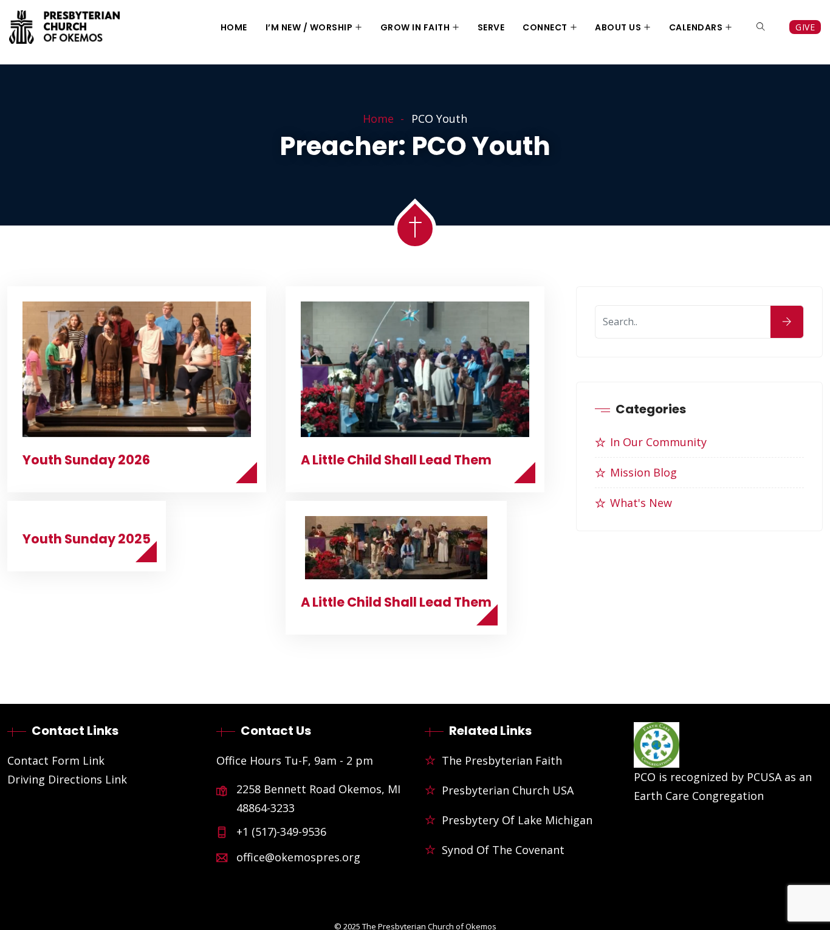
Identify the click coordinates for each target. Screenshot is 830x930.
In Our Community (658, 442)
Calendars (696, 27)
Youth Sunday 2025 (86, 539)
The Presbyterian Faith (502, 760)
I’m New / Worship (309, 27)
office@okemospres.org (298, 857)
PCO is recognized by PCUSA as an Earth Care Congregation (723, 786)
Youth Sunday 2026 (86, 460)
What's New (641, 502)
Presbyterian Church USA (508, 790)
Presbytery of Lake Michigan (517, 820)
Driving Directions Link (67, 779)
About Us (618, 27)
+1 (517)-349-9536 (281, 831)
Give (805, 27)
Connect (545, 27)
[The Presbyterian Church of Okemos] (64, 28)
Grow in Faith (415, 27)
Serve (491, 27)
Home (234, 27)
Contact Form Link (56, 760)
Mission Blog (643, 472)
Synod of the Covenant (503, 849)
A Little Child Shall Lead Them (396, 460)
